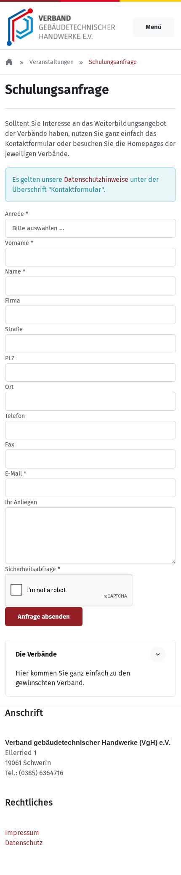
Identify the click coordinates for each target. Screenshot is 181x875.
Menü (154, 27)
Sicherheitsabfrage (32, 569)
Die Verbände (36, 654)
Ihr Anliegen (21, 502)
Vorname (19, 243)
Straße (14, 329)
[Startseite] (9, 62)
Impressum (22, 833)
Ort (9, 387)
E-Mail (15, 473)
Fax (9, 444)
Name (15, 271)
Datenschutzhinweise (96, 180)
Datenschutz (24, 843)
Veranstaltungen (51, 62)
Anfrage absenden (44, 616)
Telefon (15, 416)
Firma (12, 300)
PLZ (9, 358)
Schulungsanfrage (113, 62)
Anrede (16, 214)
